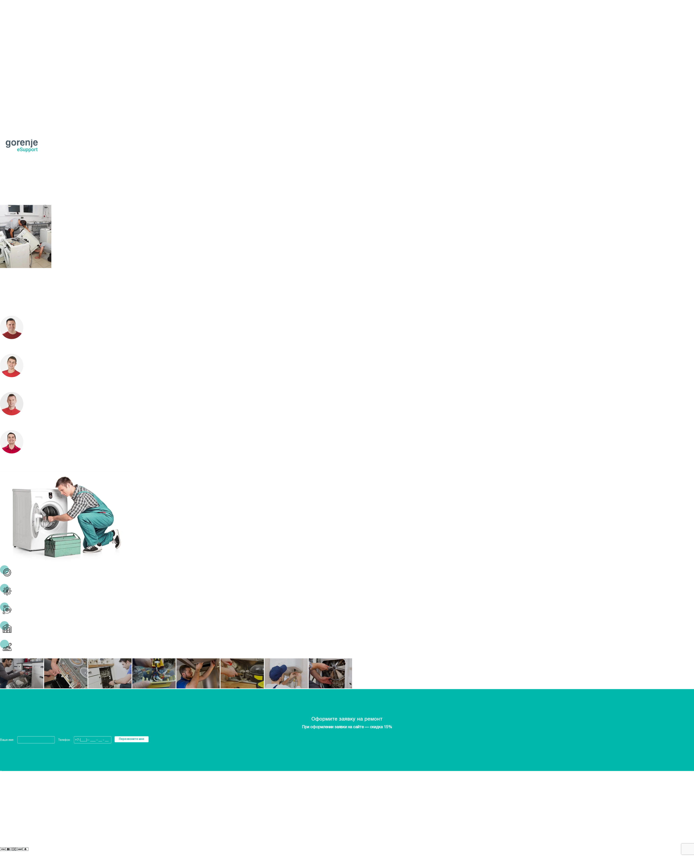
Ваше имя (6, 740)
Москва (5, 23)
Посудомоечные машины (17, 56)
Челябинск (7, 37)
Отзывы (5, 813)
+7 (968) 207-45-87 (12, 42)
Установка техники (13, 66)
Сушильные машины (13, 69)
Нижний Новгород (22, 7)
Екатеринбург (9, 15)
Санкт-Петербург (12, 34)
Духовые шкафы (11, 61)
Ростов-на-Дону (11, 28)
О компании (8, 802)
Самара (5, 31)
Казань (5, 18)
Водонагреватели (12, 72)
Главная (5, 195)
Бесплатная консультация (17, 165)
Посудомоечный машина (17, 102)
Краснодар (7, 20)
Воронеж (6, 12)
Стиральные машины (14, 53)
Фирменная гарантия (14, 805)
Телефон (64, 740)
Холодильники (9, 50)
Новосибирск (9, 26)
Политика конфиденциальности (21, 810)
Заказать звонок (11, 45)
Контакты (7, 807)
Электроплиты (10, 58)
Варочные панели (11, 64)
